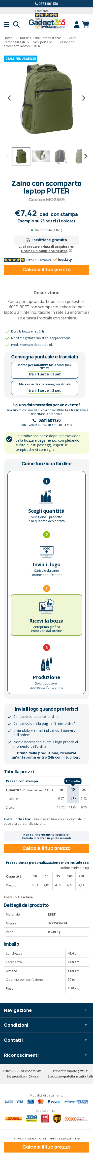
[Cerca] (16, 24)
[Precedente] (11, 98)
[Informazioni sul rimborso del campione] (70, 251)
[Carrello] (85, 24)
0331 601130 (48, 3)
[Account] (78, 24)
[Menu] (8, 24)
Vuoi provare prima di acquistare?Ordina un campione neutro (46, 248)
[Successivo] (81, 98)
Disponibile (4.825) (48, 230)
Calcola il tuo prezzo (46, 269)
